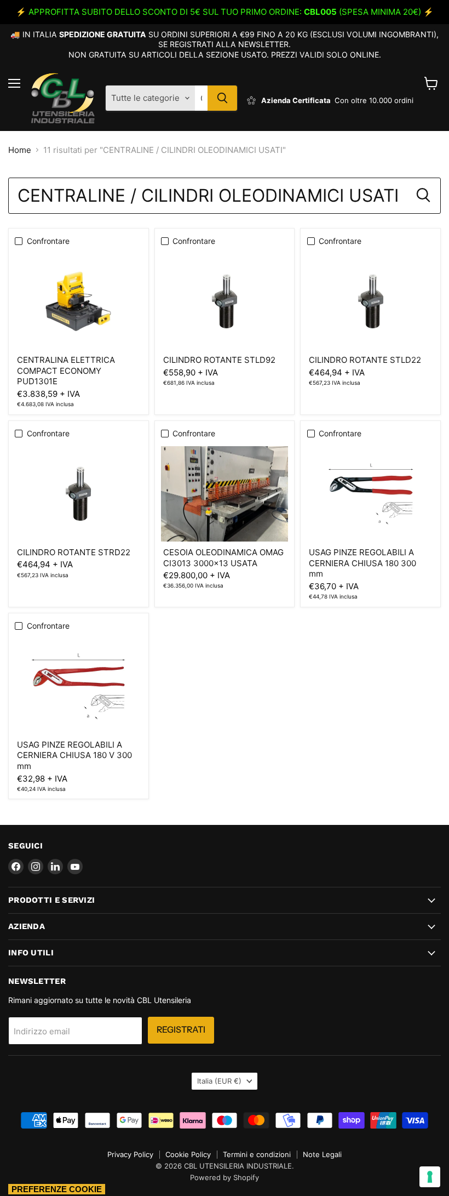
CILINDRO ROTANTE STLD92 (219, 360)
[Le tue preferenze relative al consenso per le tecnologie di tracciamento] (429, 1176)
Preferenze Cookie (56, 1189)
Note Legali (322, 1154)
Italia (219, 1081)
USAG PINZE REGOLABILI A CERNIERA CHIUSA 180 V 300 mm (74, 755)
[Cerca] (222, 98)
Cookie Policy (188, 1154)
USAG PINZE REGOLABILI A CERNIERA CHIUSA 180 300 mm (362, 563)
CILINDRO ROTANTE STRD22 (73, 552)
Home (19, 150)
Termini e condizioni (257, 1154)
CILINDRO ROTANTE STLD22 (365, 360)
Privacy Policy (130, 1154)
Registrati (181, 1029)
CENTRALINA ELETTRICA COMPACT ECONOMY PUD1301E (66, 370)
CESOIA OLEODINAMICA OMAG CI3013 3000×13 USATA (223, 557)
